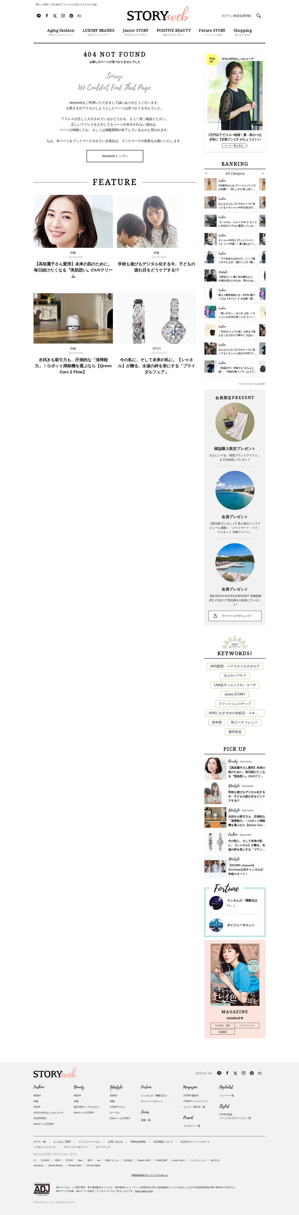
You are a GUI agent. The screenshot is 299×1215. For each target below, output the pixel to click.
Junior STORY (235, 694)
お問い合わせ (115, 1141)
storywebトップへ (115, 156)
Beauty (79, 1087)
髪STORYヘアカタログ (86, 1107)
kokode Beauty (55, 1165)
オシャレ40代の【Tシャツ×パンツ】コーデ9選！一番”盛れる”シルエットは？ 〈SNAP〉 (237, 244)
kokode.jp (38, 1165)
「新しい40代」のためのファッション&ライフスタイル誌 (65, 4)
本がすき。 (216, 1160)
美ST (90, 1160)
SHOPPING (40, 1118)
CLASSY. (45, 1160)
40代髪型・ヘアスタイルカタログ (235, 666)
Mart (80, 1160)
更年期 (217, 722)
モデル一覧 (40, 1141)
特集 (36, 1101)
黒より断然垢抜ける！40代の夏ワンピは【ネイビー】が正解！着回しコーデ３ (236, 299)
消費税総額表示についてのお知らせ (149, 1175)
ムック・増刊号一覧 (194, 1107)
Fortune (146, 1087)
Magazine (190, 1087)
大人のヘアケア (235, 675)
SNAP (37, 1107)
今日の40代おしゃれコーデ (48, 1112)
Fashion (39, 1087)
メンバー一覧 (226, 1095)
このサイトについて (45, 1147)
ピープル (115, 1112)
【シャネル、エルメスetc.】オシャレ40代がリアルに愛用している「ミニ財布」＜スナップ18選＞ (237, 226)
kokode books (75, 1165)
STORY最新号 (191, 1095)
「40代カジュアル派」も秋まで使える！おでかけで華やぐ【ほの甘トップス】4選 (236, 335)
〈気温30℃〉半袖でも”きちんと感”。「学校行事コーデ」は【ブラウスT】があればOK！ (237, 372)
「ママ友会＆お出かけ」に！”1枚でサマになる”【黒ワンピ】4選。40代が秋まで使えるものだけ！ (236, 262)
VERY (58, 1160)
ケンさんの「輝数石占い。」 (157, 1095)
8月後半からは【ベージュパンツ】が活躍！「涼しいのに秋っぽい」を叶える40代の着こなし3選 (237, 189)
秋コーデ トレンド (244, 722)
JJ (35, 1160)
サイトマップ (102, 1147)
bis (98, 1160)
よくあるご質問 (62, 1141)
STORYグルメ (117, 1107)
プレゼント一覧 (191, 1125)
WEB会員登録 (138, 1141)
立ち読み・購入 (223, 1025)
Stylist (224, 1106)
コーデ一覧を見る (233, 145)
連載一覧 (146, 1120)
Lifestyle (116, 1087)
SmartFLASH (143, 1160)
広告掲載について (163, 1141)
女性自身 (127, 1160)
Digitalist (226, 1087)
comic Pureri (178, 1160)
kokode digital (93, 1165)
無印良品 (234, 731)
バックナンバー (247, 1025)
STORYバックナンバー (196, 1101)
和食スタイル (112, 1160)
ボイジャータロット (241, 925)
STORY (69, 1160)
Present (188, 1118)
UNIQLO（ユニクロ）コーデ (235, 685)
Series (145, 1112)
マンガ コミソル (197, 1160)
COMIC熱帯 (161, 1160)
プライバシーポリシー (75, 1147)
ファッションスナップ (235, 703)
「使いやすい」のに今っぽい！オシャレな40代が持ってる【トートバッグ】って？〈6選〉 (236, 317)
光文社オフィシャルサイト (195, 1141)
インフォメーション (89, 1141)
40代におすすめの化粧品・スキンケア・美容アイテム (236, 713)
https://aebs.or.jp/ (144, 1191)
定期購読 (222, 1032)
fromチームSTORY (44, 1124)
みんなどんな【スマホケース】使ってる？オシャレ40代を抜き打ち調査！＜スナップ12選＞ (236, 207)
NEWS (37, 1095)
